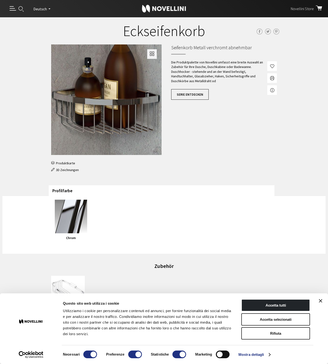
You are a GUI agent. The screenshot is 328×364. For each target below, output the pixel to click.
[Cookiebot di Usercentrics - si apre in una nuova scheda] (31, 354)
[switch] (135, 354)
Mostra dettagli (251, 354)
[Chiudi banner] (320, 300)
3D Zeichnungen (67, 170)
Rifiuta (275, 333)
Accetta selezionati (276, 319)
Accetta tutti (276, 305)
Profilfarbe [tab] (62, 190)
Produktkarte (65, 163)
